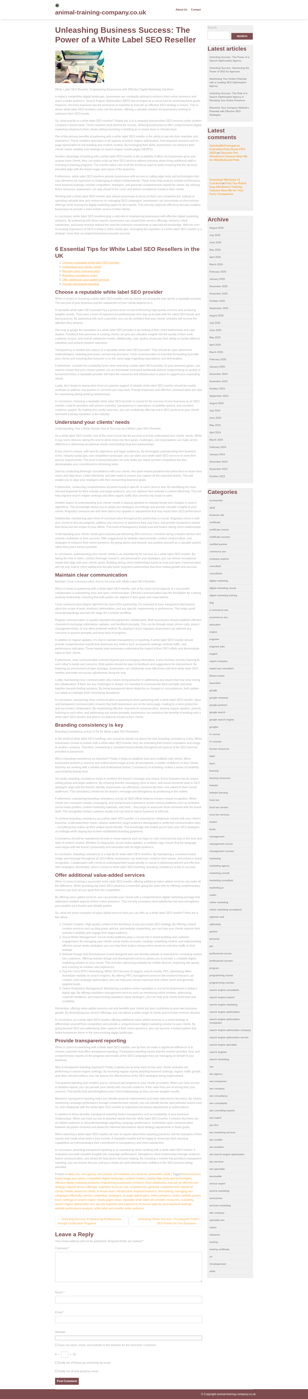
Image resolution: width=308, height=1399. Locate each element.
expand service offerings (81, 1186)
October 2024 (217, 388)
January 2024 (217, 454)
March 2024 (216, 439)
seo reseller (104, 1174)
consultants (215, 573)
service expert (217, 1183)
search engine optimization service (228, 1037)
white (167, 1174)
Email (59, 1312)
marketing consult (219, 873)
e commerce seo (218, 610)
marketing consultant (221, 880)
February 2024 (217, 447)
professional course (220, 953)
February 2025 (217, 359)
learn (212, 763)
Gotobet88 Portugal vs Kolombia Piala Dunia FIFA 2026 (227, 149)
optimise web (216, 916)
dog (211, 602)
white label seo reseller (108, 1208)
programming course (221, 975)
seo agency (88, 1174)
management (216, 836)
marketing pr (216, 887)
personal (214, 938)
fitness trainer (217, 675)
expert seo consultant (221, 668)
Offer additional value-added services (85, 279)
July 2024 (214, 410)
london (213, 821)
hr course (214, 734)
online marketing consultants (225, 909)
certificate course (219, 529)
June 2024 (215, 417)
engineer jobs (217, 646)
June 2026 (215, 242)
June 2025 (215, 330)
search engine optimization (224, 1011)
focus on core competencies (129, 1186)
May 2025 (215, 337)
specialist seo (217, 1220)
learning (214, 770)
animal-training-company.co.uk (100, 12)
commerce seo (217, 551)
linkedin (213, 785)
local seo (214, 800)
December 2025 (218, 286)
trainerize (214, 1234)
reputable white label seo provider (144, 1199)
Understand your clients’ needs (81, 266)
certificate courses (219, 536)
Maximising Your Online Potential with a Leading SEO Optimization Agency (228, 82)
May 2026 (215, 249)
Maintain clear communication (81, 271)
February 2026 (217, 271)
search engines (218, 1052)
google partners (218, 705)
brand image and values (70, 1178)
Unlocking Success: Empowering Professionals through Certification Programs (89, 1221)
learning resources (219, 778)
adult (212, 507)
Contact (196, 9)
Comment (62, 1248)
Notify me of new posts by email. (78, 1371)
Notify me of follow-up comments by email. (84, 1362)
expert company (218, 661)
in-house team (106, 1191)
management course (221, 843)
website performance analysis (74, 1208)
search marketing (219, 1059)
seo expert (215, 1117)
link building (165, 1191)
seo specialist (217, 1168)
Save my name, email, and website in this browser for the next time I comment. (107, 1345)
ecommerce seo (218, 617)
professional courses (221, 960)
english (213, 653)
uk (210, 1256)
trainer (213, 1227)
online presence (161, 1195)
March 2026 (216, 264)
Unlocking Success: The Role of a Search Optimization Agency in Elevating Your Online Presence (228, 97)
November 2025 (218, 293)
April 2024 (215, 432)
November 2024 (218, 381)
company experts (219, 558)
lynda (212, 829)
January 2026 (217, 279)
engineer (214, 639)
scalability (187, 1199)
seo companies (218, 1081)
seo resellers (121, 1174)
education (214, 624)
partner (213, 931)
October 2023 (217, 476)
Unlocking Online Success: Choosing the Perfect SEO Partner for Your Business (168, 1221)
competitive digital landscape (105, 1178)
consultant (215, 566)
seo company (217, 1088)
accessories (216, 500)
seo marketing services (222, 1132)
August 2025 (216, 315)
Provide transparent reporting (80, 284)
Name (60, 1292)
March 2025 (216, 352)
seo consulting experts (222, 1110)
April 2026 (215, 257)
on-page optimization (136, 1195)
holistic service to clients (80, 1191)
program (214, 968)
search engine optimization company (230, 1030)
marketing (215, 858)
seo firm (214, 1125)
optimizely (215, 924)
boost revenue (192, 1174)
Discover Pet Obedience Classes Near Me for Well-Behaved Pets (228, 156)
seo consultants (218, 1103)
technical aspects (150, 1204)
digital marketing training (223, 595)
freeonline (215, 683)
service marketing (219, 1190)
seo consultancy (218, 1095)
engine (213, 631)
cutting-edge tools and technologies (169, 1178)
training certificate (219, 1249)
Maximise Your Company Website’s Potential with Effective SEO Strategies (229, 111)
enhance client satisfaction (149, 1182)
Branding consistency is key (79, 275)
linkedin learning (218, 792)
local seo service (218, 807)
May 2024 (215, 425)
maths (212, 895)
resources (173, 1199)
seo (77, 1174)
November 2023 (218, 469)
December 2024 (218, 374)
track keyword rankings (177, 1204)
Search (212, 27)
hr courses (215, 741)
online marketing (218, 902)
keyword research (145, 1191)
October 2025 (217, 300)
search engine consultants (224, 990)
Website (60, 1332)
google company (218, 697)
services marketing (220, 1205)
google (213, 690)
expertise (104, 1186)
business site (216, 515)
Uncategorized (217, 1263)
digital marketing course (222, 588)
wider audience (134, 1208)
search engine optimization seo (74, 1204)
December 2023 (218, 461)
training (213, 1242)
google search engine (221, 719)
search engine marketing (223, 1004)
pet (211, 946)
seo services (139, 1174)
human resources (219, 748)
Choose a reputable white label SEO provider (90, 262)
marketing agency (219, 865)
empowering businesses (116, 1182)
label (71, 1174)
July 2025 (214, 322)
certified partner (218, 544)
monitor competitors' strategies (102, 1195)
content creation (135, 1178)
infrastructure (124, 1191)
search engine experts (222, 997)
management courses (221, 851)
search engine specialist (223, 1044)
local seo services (219, 814)
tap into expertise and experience (117, 1204)
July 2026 (214, 235)
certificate (214, 522)
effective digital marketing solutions (77, 1182)
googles (213, 726)
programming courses (221, 982)
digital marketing (218, 580)
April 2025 (215, 344)
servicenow (215, 1198)
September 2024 (218, 395)
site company (216, 1212)
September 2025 (218, 308)
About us (181, 9)
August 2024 (216, 403)
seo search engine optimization (227, 1154)
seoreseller (155, 1174)
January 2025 (217, 366)
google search (217, 712)
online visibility (181, 1195)
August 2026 (216, 227)
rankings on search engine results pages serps (92, 1199)
